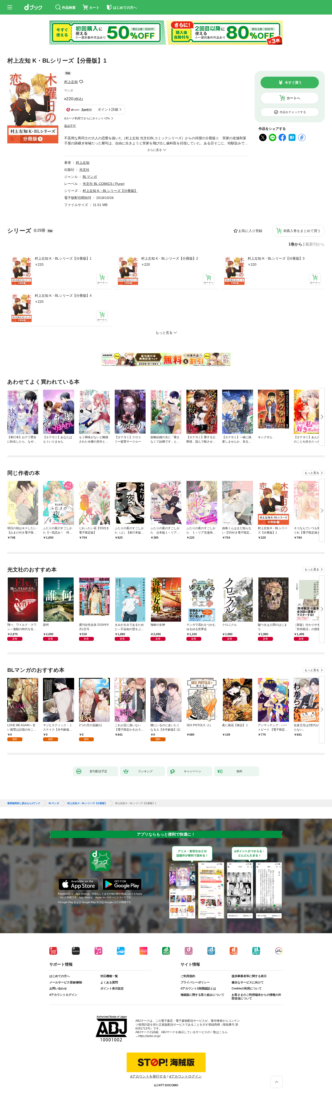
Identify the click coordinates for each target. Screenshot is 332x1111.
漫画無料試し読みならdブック (23, 803)
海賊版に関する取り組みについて (202, 994)
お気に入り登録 (250, 231)
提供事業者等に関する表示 (249, 976)
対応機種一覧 (109, 976)
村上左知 (71, 82)
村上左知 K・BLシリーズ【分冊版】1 (63, 258)
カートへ (293, 98)
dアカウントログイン (63, 994)
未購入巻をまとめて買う (302, 231)
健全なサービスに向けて (248, 982)
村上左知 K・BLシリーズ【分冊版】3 (276, 258)
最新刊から (315, 244)
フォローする (81, 81)
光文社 (84, 170)
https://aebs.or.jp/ (149, 1036)
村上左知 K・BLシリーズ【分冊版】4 (63, 295)
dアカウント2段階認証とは (198, 988)
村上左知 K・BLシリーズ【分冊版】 (110, 191)
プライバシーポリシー (195, 982)
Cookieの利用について (247, 988)
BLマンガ (90, 177)
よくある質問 (109, 982)
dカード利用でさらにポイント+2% (87, 118)
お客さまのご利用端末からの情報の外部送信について (256, 996)
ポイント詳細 (108, 109)
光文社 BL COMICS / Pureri (103, 184)
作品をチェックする (293, 112)
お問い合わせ (58, 988)
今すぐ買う (293, 82)
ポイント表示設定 (112, 988)
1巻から (295, 244)
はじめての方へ (59, 976)
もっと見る (312, 473)
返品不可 (70, 126)
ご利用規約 (188, 976)
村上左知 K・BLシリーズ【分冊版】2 (169, 258)
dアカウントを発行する (148, 1076)
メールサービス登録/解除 (65, 982)
